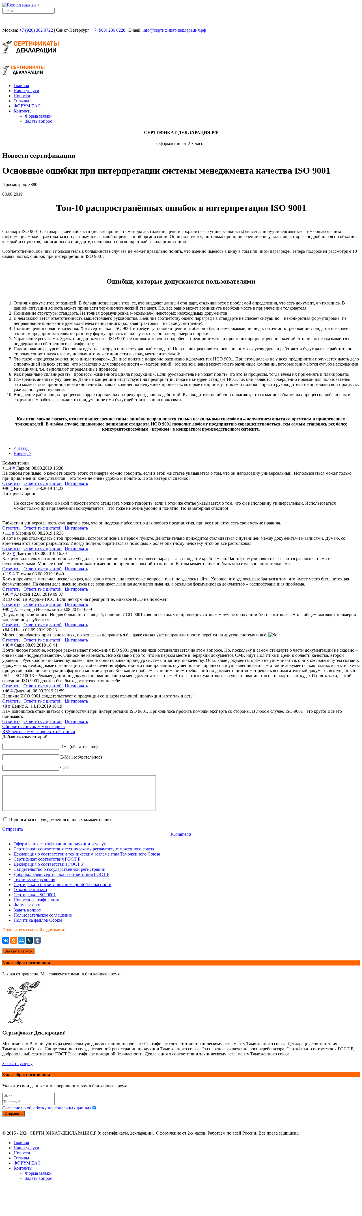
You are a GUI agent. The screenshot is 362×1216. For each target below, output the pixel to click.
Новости (22, 95)
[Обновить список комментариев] (31, 463)
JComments (181, 834)
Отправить (12, 829)
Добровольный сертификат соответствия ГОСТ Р (61, 874)
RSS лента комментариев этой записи (38, 731)
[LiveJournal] (29, 940)
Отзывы (21, 100)
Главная (21, 85)
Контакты (23, 111)
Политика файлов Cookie (38, 920)
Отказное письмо (30, 889)
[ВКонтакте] (5, 940)
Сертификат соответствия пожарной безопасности (62, 884)
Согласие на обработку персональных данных (46, 1107)
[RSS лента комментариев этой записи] (30, 463)
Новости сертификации (36, 899)
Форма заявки (38, 116)
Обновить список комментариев (33, 726)
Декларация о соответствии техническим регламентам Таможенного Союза (87, 854)
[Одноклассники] (13, 940)
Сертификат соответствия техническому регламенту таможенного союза (84, 848)
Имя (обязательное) (79, 746)
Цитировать (76, 483)
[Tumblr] (37, 940)
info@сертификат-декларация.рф (174, 30)
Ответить (11, 483)
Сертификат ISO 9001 (35, 894)
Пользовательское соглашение (43, 915)
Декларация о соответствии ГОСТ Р (49, 864)
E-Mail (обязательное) (81, 757)
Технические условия (34, 879)
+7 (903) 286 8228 (108, 30)
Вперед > (22, 453)
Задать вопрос (38, 121)
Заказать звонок (18, 951)
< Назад (21, 448)
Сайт (65, 767)
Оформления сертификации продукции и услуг (60, 843)
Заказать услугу (17, 1063)
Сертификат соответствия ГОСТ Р (47, 859)
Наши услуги (26, 90)
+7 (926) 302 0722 (36, 30)
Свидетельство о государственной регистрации (59, 869)
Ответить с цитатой (42, 483)
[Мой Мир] (21, 940)
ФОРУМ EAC (27, 105)
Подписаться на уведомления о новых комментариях (60, 819)
